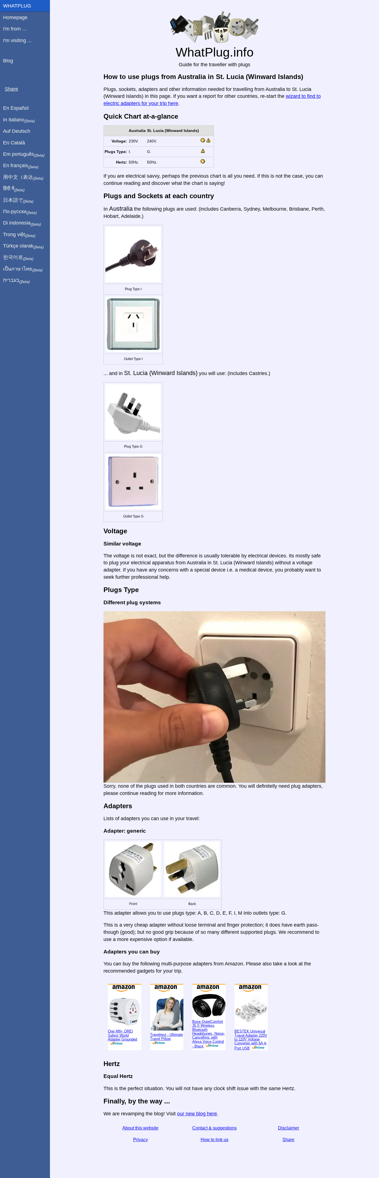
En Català (14, 143)
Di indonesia (22, 223)
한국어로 (18, 257)
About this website (140, 1128)
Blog (8, 60)
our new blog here (197, 1113)
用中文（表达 (23, 177)
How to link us (214, 1139)
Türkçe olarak (23, 246)
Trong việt (19, 235)
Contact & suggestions (214, 1128)
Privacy (140, 1139)
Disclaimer (288, 1128)
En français (21, 166)
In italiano (19, 120)
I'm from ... (14, 29)
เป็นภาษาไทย (23, 269)
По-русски (20, 212)
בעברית (16, 280)
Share (288, 1139)
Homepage (15, 17)
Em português (24, 154)
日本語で (18, 200)
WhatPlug (17, 6)
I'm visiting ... (17, 40)
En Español (16, 108)
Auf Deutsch (16, 131)
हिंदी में (14, 189)
